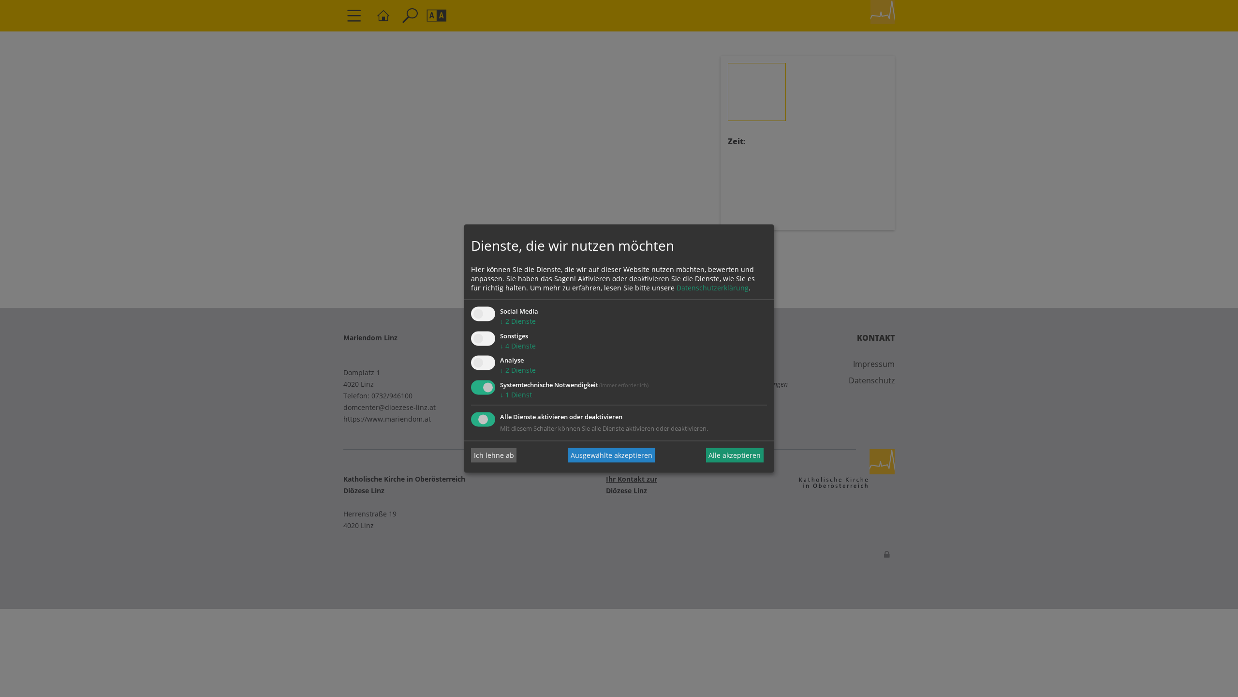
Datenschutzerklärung (713, 287)
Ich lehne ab (494, 455)
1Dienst (516, 395)
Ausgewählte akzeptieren (611, 455)
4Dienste (518, 345)
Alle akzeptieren (734, 455)
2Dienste (518, 321)
